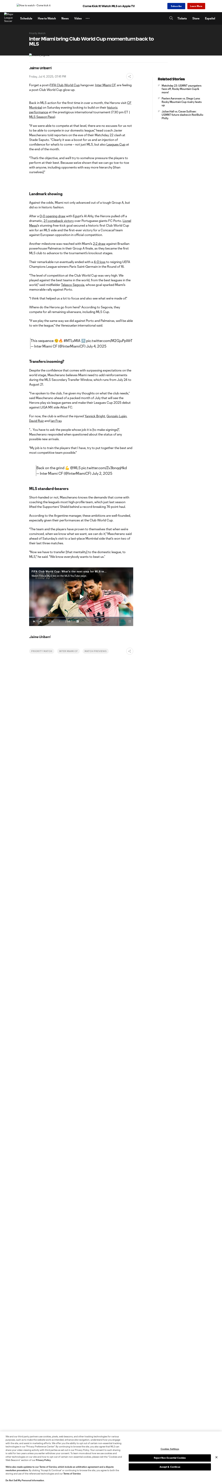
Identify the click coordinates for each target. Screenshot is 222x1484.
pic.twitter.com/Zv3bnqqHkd (104, 468)
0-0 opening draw (52, 216)
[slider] (81, 617)
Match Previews (95, 651)
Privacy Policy (43, 1460)
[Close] (216, 1457)
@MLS (75, 468)
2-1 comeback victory (59, 221)
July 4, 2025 (96, 346)
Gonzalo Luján (116, 416)
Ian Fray (55, 421)
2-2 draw (99, 244)
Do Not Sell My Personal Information (25, 1480)
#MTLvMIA (72, 341)
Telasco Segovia (72, 285)
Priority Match (41, 651)
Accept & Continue (170, 1466)
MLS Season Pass (41, 117)
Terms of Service (48, 1466)
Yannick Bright (94, 416)
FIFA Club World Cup (65, 85)
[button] (87, 18)
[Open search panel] (171, 18)
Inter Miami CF (105, 85)
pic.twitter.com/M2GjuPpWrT (109, 341)
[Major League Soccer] (10, 18)
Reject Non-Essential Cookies (170, 1457)
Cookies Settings (170, 1449)
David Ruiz (36, 421)
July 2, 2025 (102, 473)
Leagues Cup (115, 144)
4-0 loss (99, 262)
